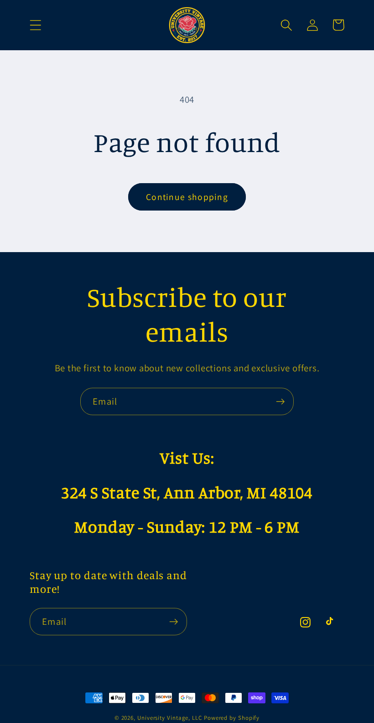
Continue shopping (187, 197)
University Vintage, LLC (169, 718)
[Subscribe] (280, 402)
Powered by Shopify (232, 718)
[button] (35, 25)
